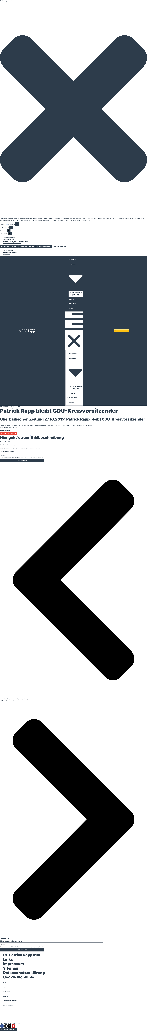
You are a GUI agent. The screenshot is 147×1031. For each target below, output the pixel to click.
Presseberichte (4, 406)
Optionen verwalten (9, 237)
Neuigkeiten (72, 259)
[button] (73, 109)
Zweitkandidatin (77, 296)
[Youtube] (13, 1026)
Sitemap (10, 968)
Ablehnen (14, 246)
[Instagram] (6, 1026)
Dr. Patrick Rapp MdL (22, 955)
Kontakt (71, 308)
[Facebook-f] (2, 1026)
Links (8, 959)
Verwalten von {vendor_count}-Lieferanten (16, 241)
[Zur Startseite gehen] (26, 331)
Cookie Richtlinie (8, 250)
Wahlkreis (71, 299)
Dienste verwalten (8, 239)
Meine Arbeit (72, 303)
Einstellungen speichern (44, 246)
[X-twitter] (9, 1026)
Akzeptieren (5, 246)
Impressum (6, 254)
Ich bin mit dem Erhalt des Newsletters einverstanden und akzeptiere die (31, 458)
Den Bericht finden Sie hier (9, 427)
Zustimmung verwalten (8, 1029)
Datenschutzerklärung (10, 252)
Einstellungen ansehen (27, 246)
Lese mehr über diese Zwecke (12, 243)
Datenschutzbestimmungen (52, 458)
